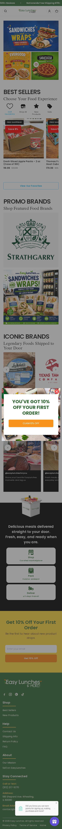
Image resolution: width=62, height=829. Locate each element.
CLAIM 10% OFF (31, 423)
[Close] (56, 391)
